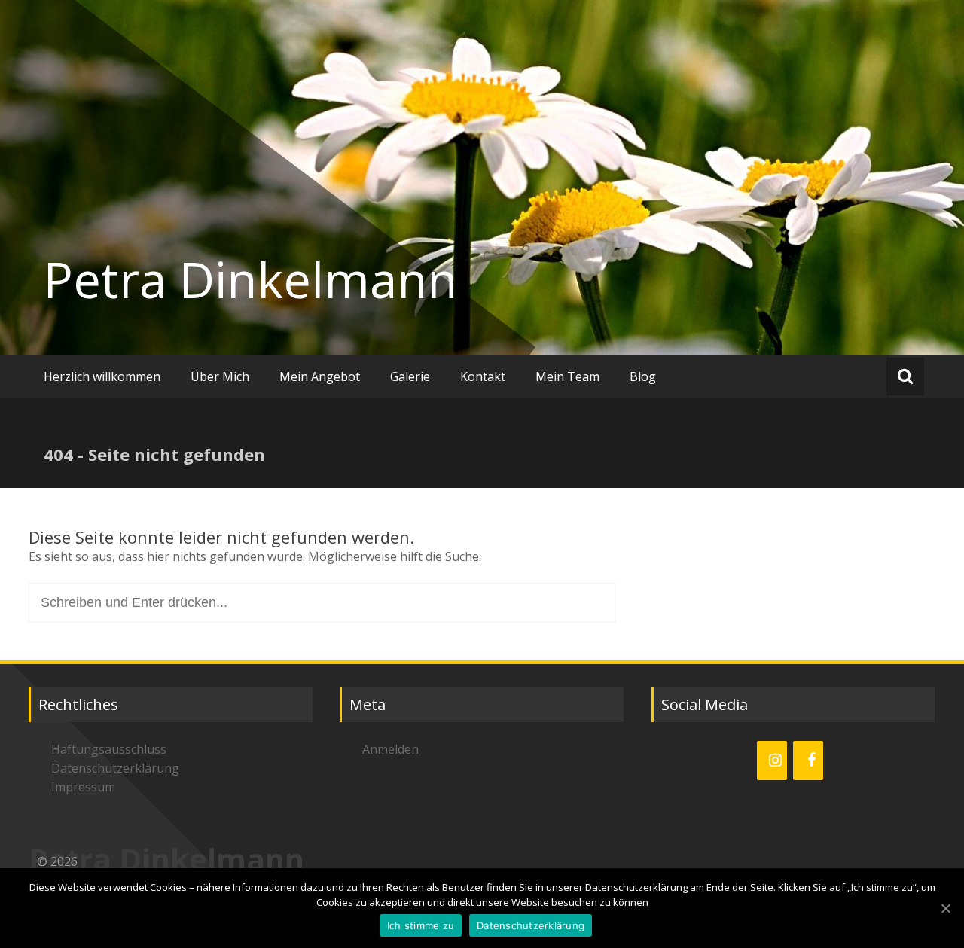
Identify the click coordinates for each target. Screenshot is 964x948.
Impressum (83, 787)
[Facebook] (808, 760)
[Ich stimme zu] (945, 908)
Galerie (410, 376)
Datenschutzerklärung (115, 768)
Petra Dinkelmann (250, 279)
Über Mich (220, 376)
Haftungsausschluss (108, 749)
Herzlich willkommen (102, 376)
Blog (643, 376)
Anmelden (390, 749)
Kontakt (482, 376)
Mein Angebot (319, 376)
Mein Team (567, 376)
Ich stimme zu (420, 925)
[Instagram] (772, 760)
